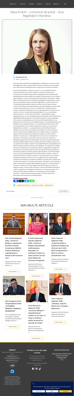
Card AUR (48, 4)
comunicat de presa (37, 185)
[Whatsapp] (31, 181)
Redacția (17, 79)
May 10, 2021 (25, 79)
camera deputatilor (23, 185)
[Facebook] (15, 181)
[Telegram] (26, 181)
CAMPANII (39, 4)
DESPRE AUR (12, 4)
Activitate (22, 4)
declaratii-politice (21, 77)
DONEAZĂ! (55, 4)
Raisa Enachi (49, 185)
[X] (21, 181)
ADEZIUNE (31, 4)
